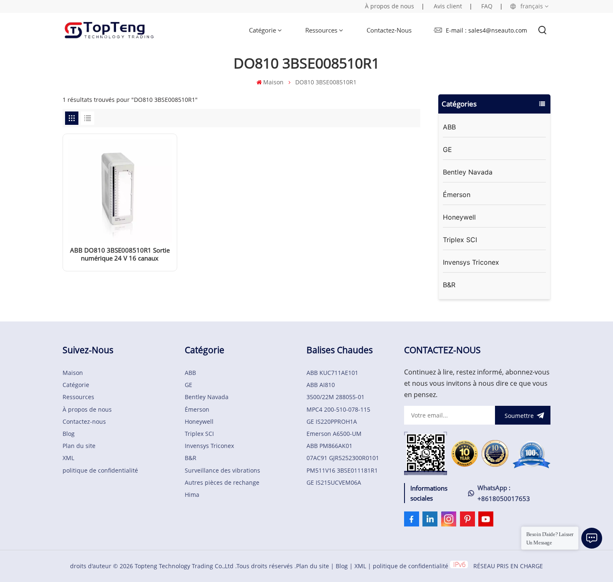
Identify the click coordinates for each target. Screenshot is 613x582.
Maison (273, 82)
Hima (192, 494)
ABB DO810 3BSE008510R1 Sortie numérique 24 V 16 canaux (120, 254)
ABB (449, 127)
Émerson (456, 194)
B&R (449, 285)
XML (68, 458)
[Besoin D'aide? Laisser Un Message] (591, 538)
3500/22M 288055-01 (335, 397)
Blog (69, 434)
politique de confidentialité (100, 470)
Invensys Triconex (471, 262)
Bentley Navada (467, 172)
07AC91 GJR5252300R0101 (342, 458)
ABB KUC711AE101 (332, 373)
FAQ (486, 6)
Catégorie (262, 30)
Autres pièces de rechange (222, 482)
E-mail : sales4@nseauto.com (486, 30)
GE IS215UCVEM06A (333, 482)
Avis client (448, 6)
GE (447, 149)
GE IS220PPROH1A (331, 421)
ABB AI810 (320, 385)
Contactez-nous (389, 30)
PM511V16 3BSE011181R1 (342, 470)
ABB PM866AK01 (329, 446)
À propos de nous (389, 6)
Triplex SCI (460, 239)
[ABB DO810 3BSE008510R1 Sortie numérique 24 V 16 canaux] (120, 240)
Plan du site (79, 446)
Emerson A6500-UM (334, 434)
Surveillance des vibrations (222, 470)
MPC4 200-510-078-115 (338, 409)
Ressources (321, 30)
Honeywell (459, 217)
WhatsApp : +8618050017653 (503, 493)
